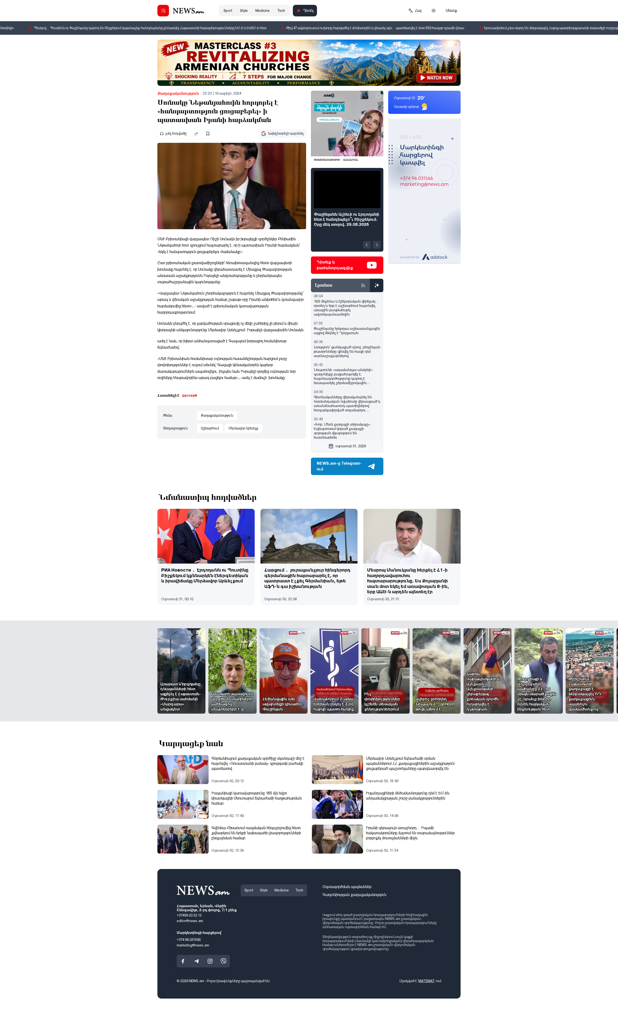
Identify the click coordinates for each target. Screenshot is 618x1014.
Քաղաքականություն (178, 93)
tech (281, 11)
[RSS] (363, 285)
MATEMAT (426, 981)
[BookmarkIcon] (208, 133)
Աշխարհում (210, 428)
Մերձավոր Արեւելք (243, 428)
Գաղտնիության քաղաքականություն (354, 894)
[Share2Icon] (196, 133)
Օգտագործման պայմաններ (347, 886)
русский (189, 395)
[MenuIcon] (163, 10)
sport (228, 11)
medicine (262, 11)
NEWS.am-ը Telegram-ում (339, 466)
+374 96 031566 (189, 940)
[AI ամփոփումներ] (376, 285)
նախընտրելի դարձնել (286, 133)
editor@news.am (190, 921)
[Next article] (376, 245)
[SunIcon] (433, 10)
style (244, 11)
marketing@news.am (193, 945)
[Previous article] (367, 245)
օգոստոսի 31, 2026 (350, 446)
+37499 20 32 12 (189, 915)
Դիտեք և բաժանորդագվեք (335, 265)
